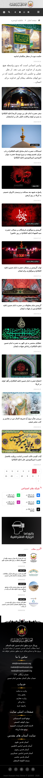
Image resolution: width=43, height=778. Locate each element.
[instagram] (16, 769)
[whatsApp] (24, 12)
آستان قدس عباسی (21, 757)
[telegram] (20, 12)
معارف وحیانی (35, 412)
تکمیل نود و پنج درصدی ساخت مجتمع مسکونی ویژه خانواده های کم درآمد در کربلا (15, 589)
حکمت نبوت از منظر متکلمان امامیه (27, 56)
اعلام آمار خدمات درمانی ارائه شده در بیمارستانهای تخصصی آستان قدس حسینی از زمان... (14, 604)
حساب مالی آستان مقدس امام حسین (21, 678)
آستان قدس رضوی (21, 750)
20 (12, 476)
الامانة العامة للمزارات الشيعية (21, 726)
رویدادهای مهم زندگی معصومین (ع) (29, 107)
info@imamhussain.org (21, 663)
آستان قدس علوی (21, 742)
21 (6, 476)
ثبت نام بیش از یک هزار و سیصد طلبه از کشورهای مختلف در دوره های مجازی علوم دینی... (14, 560)
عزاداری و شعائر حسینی (32, 223)
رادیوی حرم (21, 706)
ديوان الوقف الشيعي (21, 722)
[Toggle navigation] (38, 12)
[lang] (4, 12)
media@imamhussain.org (21, 671)
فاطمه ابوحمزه (17, 20)
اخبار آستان (22, 555)
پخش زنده (21, 695)
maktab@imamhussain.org (21, 667)
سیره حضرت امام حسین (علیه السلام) (29, 337)
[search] (9, 12)
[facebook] (28, 12)
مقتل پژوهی (35, 186)
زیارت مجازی (21, 698)
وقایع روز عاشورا (34, 374)
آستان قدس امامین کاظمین (21, 746)
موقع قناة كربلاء (21, 729)
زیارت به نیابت (21, 691)
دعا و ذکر (21, 702)
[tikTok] (10, 769)
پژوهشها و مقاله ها (33, 50)
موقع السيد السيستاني (21, 718)
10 (22, 476)
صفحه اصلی (32, 20)
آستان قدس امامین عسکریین (21, 753)
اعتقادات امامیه (34, 145)
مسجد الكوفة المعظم (21, 761)
